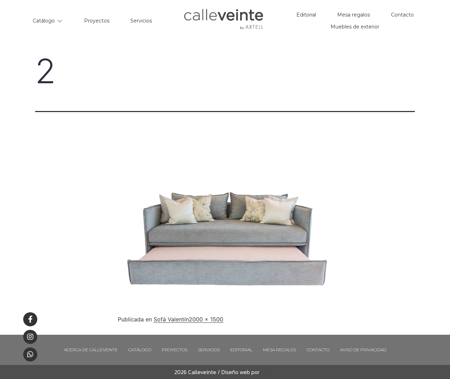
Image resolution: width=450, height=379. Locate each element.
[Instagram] (30, 337)
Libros (266, 372)
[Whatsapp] (30, 354)
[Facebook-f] (30, 319)
